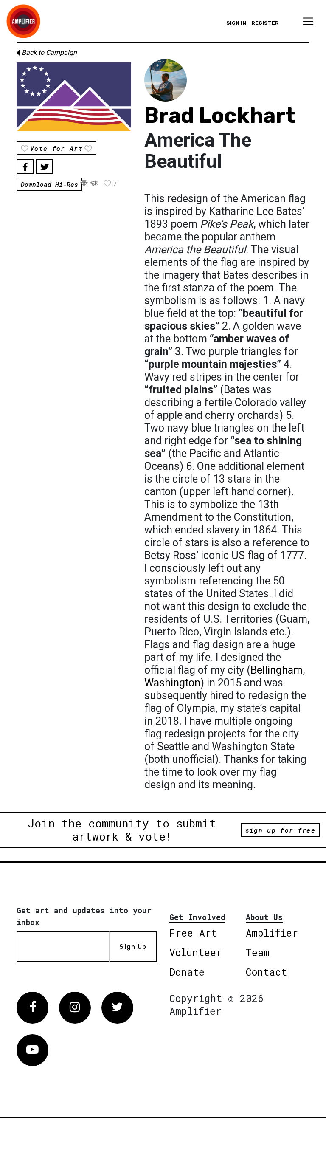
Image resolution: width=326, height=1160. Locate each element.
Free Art (193, 932)
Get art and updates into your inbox (84, 916)
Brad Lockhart (219, 115)
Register (265, 23)
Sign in (236, 23)
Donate (187, 971)
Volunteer (195, 952)
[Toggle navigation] (308, 21)
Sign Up (132, 947)
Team (258, 952)
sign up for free (280, 830)
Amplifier (272, 932)
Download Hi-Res (49, 184)
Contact (266, 971)
